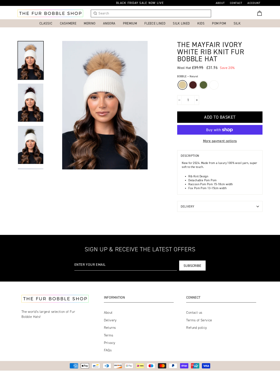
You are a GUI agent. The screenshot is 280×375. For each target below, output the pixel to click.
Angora (109, 23)
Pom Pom (219, 23)
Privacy (109, 343)
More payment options (220, 141)
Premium (130, 23)
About (108, 312)
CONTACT (236, 3)
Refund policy (196, 328)
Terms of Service (199, 320)
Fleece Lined (154, 23)
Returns (110, 328)
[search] (153, 13)
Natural (182, 85)
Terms (108, 335)
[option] (105, 105)
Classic (45, 23)
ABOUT (220, 3)
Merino (89, 23)
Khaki (203, 85)
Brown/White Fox (214, 85)
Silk (237, 23)
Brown (193, 85)
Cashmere (68, 23)
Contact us (194, 312)
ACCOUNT (253, 3)
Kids (201, 23)
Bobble (187, 76)
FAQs (108, 350)
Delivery (187, 206)
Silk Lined (181, 23)
